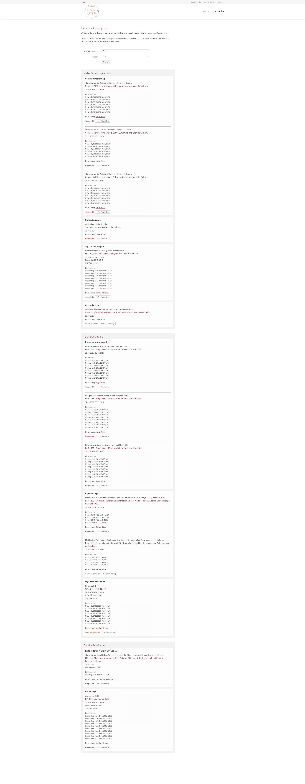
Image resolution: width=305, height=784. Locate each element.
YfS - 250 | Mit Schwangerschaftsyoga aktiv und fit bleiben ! (111, 253)
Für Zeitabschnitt (91, 51)
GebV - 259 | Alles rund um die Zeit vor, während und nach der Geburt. (116, 177)
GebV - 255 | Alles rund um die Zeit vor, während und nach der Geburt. (116, 132)
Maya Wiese (100, 116)
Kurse (206, 11)
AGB (220, 2)
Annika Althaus (102, 292)
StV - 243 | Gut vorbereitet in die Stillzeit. (103, 227)
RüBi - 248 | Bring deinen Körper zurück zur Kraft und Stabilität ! (113, 398)
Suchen (106, 62)
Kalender (219, 11)
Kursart (95, 56)
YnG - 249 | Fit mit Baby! (95, 588)
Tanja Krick (100, 234)
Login (83, 2)
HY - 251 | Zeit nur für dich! (97, 698)
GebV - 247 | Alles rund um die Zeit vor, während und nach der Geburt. (116, 85)
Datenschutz (210, 2)
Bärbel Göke (101, 527)
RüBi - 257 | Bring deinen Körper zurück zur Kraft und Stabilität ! (113, 448)
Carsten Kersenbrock (104, 679)
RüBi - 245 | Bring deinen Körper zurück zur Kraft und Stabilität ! (113, 349)
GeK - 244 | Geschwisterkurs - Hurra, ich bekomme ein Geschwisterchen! (117, 312)
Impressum (196, 2)
